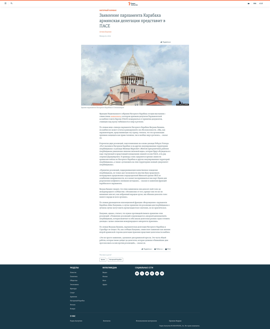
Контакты (106, 321)
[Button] (165, 42)
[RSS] (157, 274)
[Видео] (249, 3)
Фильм (105, 277)
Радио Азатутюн (76, 321)
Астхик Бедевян (105, 32)
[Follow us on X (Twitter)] (142, 274)
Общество (73, 281)
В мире (72, 309)
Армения (73, 297)
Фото (104, 281)
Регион (72, 305)
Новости (73, 273)
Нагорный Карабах (107, 11)
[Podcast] (162, 274)
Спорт (72, 293)
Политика (74, 277)
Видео (105, 273)
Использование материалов (146, 321)
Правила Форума (175, 321)
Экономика (74, 285)
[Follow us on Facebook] (137, 274)
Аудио (105, 285)
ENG (254, 3)
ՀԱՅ (261, 3)
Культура (73, 289)
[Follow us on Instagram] (152, 274)
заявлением (116, 116)
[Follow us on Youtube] (147, 274)
